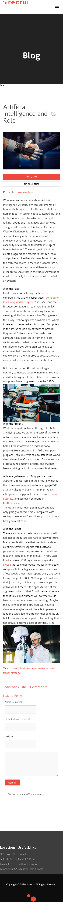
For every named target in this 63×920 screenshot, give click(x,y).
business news (28, 668)
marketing (43, 668)
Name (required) (13, 702)
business (14, 668)
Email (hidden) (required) (17, 719)
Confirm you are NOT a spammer (24, 794)
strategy (15, 673)
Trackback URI (14, 687)
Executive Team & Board (30, 869)
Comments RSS (42, 687)
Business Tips (25, 192)
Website (9, 736)
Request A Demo (26, 859)
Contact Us (23, 854)
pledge (7, 564)
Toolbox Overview (27, 864)
